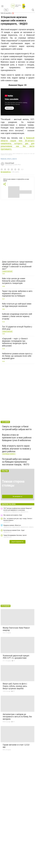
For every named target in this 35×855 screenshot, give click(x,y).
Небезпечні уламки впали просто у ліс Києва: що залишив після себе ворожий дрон (17, 356)
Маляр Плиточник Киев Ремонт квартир (16, 629)
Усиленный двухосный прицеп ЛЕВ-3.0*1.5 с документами (16, 656)
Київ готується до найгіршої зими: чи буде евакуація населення (17, 305)
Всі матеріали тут (17, 496)
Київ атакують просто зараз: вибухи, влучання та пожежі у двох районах (16, 448)
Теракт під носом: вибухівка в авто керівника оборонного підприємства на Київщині (17, 293)
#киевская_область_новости (9, 159)
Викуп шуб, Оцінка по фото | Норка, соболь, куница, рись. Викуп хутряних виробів (15, 686)
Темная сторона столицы (13, 483)
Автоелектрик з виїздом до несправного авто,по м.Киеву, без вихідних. (17, 716)
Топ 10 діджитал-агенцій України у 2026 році (17, 327)
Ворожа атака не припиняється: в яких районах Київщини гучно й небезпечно (17, 437)
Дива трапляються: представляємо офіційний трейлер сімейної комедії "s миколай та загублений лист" (17, 265)
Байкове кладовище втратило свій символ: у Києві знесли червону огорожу (17, 316)
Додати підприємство (17, 542)
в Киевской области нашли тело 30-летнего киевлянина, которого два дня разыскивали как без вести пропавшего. (17, 143)
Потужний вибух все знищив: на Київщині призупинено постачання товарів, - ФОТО (16, 462)
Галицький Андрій (9, 163)
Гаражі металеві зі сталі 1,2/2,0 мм (16, 746)
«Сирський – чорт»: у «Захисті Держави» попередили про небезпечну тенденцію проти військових (15, 342)
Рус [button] (6, 10)
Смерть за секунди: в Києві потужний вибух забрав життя (17, 428)
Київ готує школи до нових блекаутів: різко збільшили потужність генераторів (13, 280)
